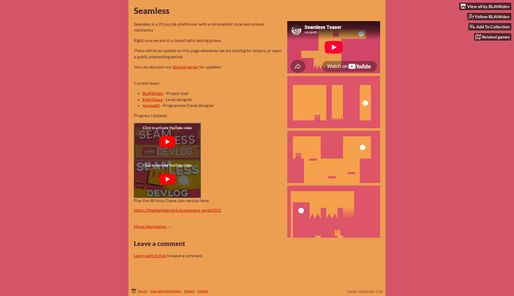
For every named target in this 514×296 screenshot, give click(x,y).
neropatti (151, 105)
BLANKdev (152, 93)
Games (352, 291)
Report (189, 291)
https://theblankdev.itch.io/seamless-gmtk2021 (177, 210)
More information (150, 226)
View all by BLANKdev (165, 291)
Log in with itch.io (150, 255)
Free (379, 291)
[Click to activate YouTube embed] (167, 141)
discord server (185, 66)
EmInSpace (152, 99)
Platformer (366, 291)
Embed (203, 291)
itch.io (142, 291)
